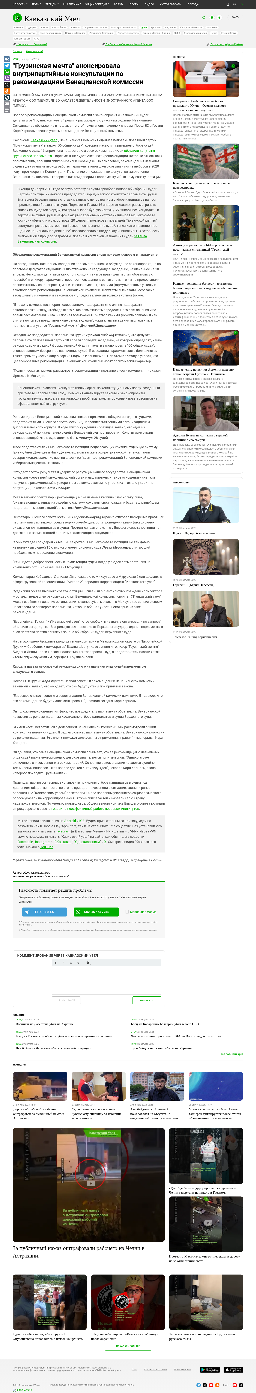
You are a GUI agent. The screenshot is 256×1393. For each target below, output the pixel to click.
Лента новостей (34, 51)
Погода (192, 4)
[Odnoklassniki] (6, 91)
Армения (75, 27)
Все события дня (232, 1054)
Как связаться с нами (155, 1369)
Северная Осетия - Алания (156, 33)
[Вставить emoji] (87, 962)
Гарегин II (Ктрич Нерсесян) (193, 584)
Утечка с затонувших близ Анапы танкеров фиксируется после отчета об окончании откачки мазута (215, 1113)
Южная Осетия (229, 33)
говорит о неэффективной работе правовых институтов (95, 809)
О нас (134, 1369)
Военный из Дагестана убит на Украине (45, 1023)
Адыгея (44, 27)
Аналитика (71, 4)
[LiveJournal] (6, 98)
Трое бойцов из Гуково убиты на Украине (161, 1048)
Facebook (24, 842)
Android (70, 821)
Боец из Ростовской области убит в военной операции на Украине (64, 1036)
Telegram (63, 831)
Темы (35, 4)
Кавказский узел (44, 140)
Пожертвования (182, 1369)
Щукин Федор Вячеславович (194, 533)
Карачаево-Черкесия (25, 33)
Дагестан (156, 27)
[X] (6, 85)
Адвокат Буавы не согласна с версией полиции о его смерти (200, 437)
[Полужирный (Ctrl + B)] (55, 962)
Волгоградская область (123, 27)
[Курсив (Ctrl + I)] (63, 962)
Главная (17, 51)
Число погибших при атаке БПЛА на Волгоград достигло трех (176, 1036)
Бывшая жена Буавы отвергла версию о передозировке (201, 185)
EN (242, 4)
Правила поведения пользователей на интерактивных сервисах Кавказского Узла (91, 1384)
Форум (118, 4)
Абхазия (18, 27)
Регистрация (66, 999)
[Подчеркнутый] (70, 962)
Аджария (31, 27)
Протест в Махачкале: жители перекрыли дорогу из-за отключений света (204, 1258)
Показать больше (128, 1346)
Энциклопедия (96, 4)
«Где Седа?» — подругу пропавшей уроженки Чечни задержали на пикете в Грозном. (202, 1190)
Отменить (146, 1000)
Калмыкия (212, 27)
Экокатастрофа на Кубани (226, 44)
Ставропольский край (195, 33)
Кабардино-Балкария (191, 27)
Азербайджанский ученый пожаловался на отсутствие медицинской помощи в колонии (154, 1113)
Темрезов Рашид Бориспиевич (195, 636)
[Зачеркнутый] (78, 962)
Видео (149, 4)
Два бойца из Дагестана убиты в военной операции (53, 1048)
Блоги (133, 4)
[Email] (6, 104)
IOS (82, 821)
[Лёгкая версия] (227, 4)
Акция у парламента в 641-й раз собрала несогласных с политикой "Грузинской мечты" (202, 249)
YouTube (46, 847)
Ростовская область (128, 33)
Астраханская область (95, 27)
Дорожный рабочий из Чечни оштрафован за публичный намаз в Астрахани (38, 1113)
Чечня (214, 33)
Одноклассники (87, 842)
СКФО (177, 33)
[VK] (6, 59)
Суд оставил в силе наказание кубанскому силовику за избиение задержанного (96, 1113)
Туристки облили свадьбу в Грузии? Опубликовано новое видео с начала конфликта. (48, 1336)
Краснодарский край (50, 33)
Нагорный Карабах (75, 33)
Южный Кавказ (22, 38)
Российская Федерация (101, 33)
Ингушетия (170, 27)
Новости (19, 4)
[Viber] (6, 78)
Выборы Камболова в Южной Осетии (128, 44)
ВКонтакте (63, 842)
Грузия (143, 27)
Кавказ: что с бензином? (31, 44)
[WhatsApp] (6, 72)
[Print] (6, 110)
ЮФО (36, 38)
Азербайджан (59, 27)
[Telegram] (6, 66)
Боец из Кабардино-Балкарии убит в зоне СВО (165, 1023)
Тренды (51, 4)
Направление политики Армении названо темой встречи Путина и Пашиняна (203, 371)
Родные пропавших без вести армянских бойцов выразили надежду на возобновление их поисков (205, 288)
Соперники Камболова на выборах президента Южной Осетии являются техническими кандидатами (200, 105)
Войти (235, 17)
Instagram (42, 842)
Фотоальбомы (170, 4)
